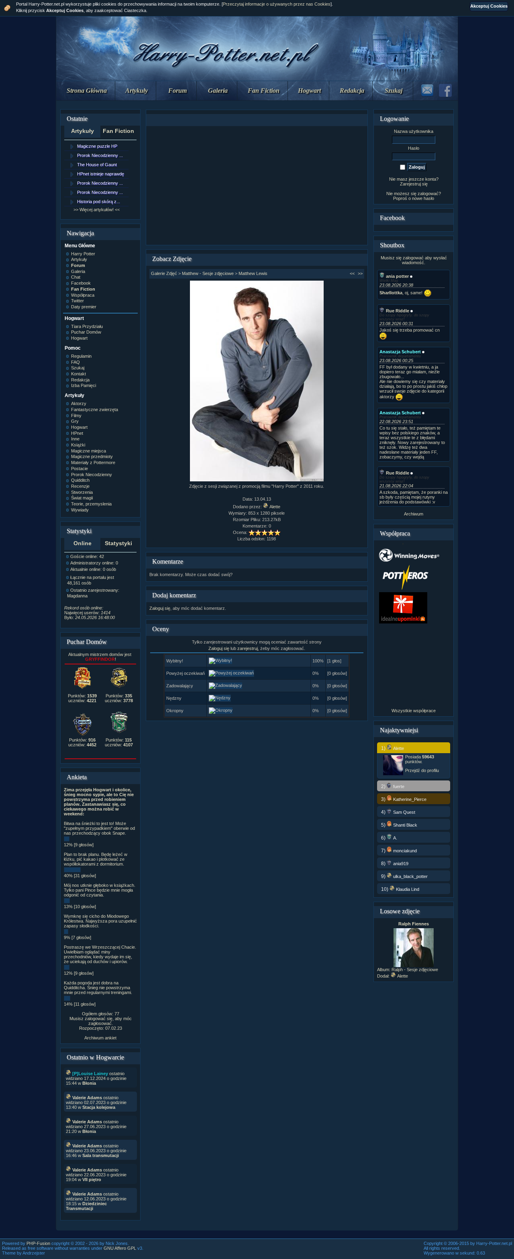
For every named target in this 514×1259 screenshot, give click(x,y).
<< (352, 273)
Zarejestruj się (414, 183)
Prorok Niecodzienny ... (100, 155)
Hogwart (309, 90)
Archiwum (413, 513)
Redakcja (352, 90)
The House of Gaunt (97, 164)
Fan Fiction (263, 90)
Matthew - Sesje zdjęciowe (208, 273)
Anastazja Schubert (400, 351)
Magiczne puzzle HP (97, 146)
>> (360, 273)
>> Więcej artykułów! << (96, 209)
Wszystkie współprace (414, 710)
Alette (274, 506)
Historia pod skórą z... (98, 201)
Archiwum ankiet (100, 1037)
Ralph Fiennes (413, 923)
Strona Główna (87, 90)
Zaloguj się (159, 608)
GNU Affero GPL (120, 1248)
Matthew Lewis (253, 273)
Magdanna (77, 595)
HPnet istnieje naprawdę (100, 173)
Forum (177, 90)
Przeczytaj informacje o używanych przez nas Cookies (276, 4)
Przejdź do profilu (422, 770)
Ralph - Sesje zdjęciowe (415, 969)
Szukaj (393, 90)
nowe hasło (423, 198)
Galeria (218, 90)
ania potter (397, 276)
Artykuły (136, 90)
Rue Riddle (397, 310)
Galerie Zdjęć (164, 273)
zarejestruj (247, 648)
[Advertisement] (256, 185)
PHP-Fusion (38, 1243)
